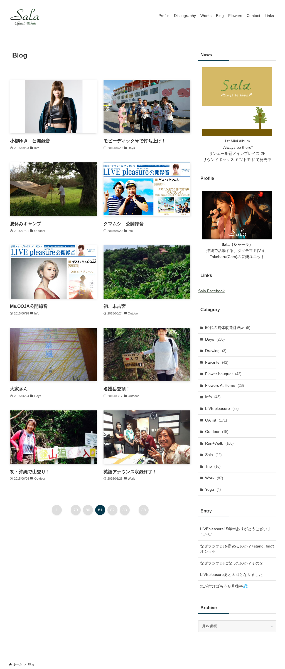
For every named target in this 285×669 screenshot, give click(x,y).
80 (88, 510)
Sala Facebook (211, 291)
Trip (212, 466)
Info (212, 397)
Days (215, 339)
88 (143, 510)
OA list (216, 420)
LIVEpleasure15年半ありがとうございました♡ (235, 532)
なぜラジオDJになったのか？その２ (231, 563)
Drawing (215, 350)
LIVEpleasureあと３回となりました (231, 574)
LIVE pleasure (222, 408)
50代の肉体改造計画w (227, 327)
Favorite (216, 362)
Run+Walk (219, 443)
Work (214, 478)
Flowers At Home (224, 385)
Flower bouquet (223, 373)
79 (75, 510)
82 (112, 510)
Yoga (213, 489)
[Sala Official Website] (25, 15)
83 (124, 510)
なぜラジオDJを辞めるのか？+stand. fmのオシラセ (237, 549)
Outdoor (216, 431)
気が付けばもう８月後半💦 (224, 586)
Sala (213, 454)
